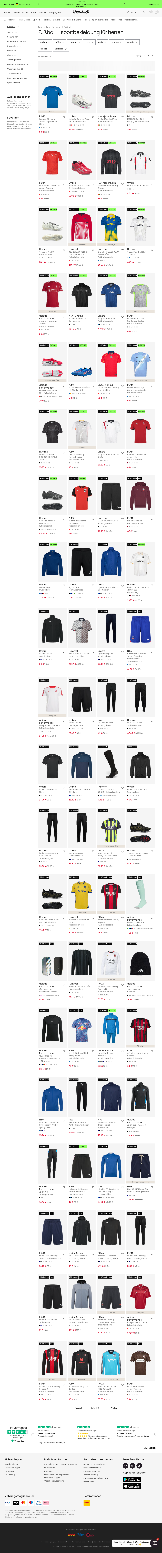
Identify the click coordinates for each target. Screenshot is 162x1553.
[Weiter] (125, 4)
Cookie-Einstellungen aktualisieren (106, 1542)
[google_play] (132, 1479)
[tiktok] (139, 1466)
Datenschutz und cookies (81, 1542)
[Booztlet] (81, 12)
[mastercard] (23, 1503)
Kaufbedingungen (49, 1542)
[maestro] (31, 1503)
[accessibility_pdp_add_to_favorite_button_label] (64, 117)
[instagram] (132, 1466)
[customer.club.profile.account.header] (144, 12)
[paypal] (8, 1503)
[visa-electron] (38, 1503)
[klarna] (46, 1503)
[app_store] (132, 1486)
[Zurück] (38, 4)
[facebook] (125, 1466)
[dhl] (87, 1503)
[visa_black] (16, 1503)
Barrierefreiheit (63, 1542)
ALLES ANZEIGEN (150, 1448)
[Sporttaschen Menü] (139, 20)
